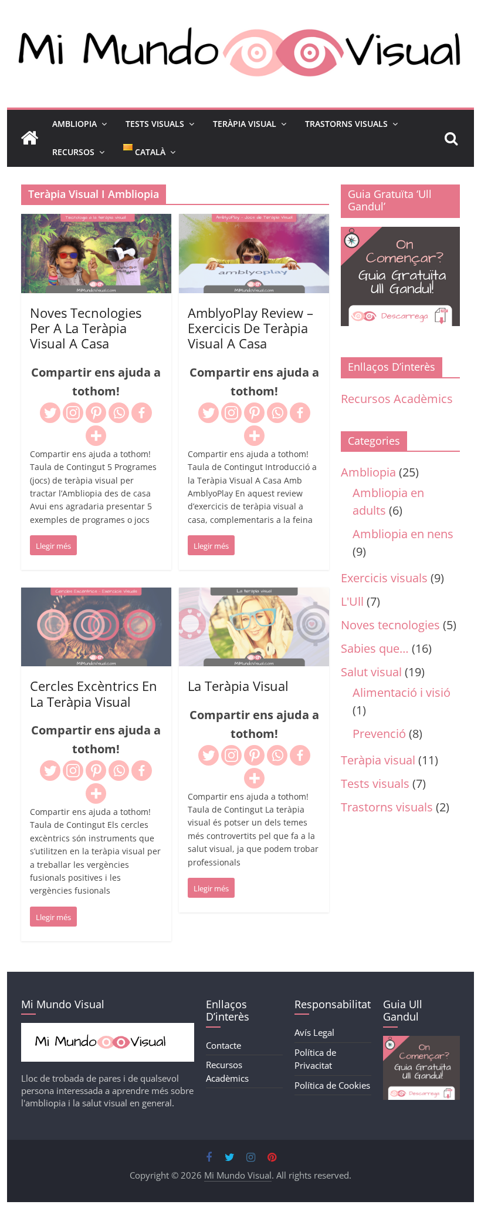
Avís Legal (314, 1032)
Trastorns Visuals (346, 123)
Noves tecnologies (390, 625)
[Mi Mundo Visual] (29, 138)
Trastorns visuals (387, 807)
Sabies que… (375, 648)
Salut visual (371, 672)
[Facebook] (141, 412)
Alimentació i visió (401, 692)
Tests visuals (375, 783)
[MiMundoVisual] (107, 1029)
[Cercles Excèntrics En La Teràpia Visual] (96, 597)
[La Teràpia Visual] (254, 597)
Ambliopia (74, 123)
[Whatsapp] (119, 412)
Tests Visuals (155, 123)
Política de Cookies (332, 1085)
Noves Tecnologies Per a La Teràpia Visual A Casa (85, 328)
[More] (96, 435)
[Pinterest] (96, 412)
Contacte (223, 1045)
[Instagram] (73, 412)
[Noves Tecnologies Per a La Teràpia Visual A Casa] (96, 223)
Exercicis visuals (384, 578)
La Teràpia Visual (238, 685)
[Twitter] (50, 412)
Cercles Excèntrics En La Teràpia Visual (93, 693)
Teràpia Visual (244, 123)
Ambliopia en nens (403, 534)
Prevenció (379, 733)
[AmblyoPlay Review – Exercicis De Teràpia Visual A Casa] (254, 223)
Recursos (73, 151)
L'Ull (352, 601)
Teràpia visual (378, 760)
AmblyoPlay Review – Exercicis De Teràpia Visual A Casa (250, 328)
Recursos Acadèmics (397, 399)
